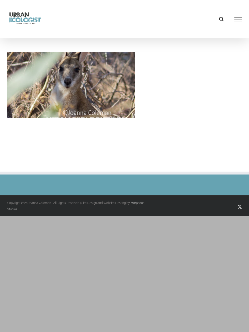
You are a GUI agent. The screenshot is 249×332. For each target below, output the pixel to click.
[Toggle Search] (221, 19)
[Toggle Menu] (238, 19)
